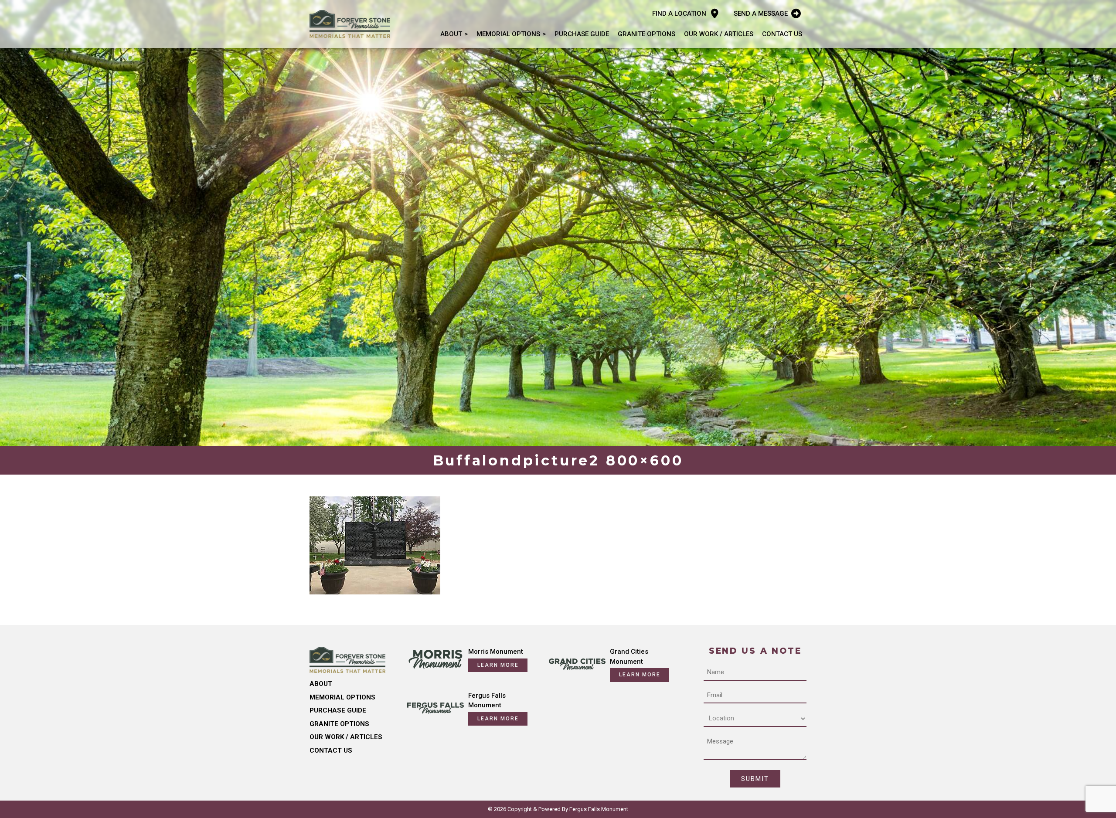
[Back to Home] (350, 24)
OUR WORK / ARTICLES (718, 34)
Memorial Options (508, 34)
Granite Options (646, 34)
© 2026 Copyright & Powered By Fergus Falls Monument (558, 809)
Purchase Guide (582, 34)
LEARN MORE (498, 665)
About (451, 34)
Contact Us (782, 34)
